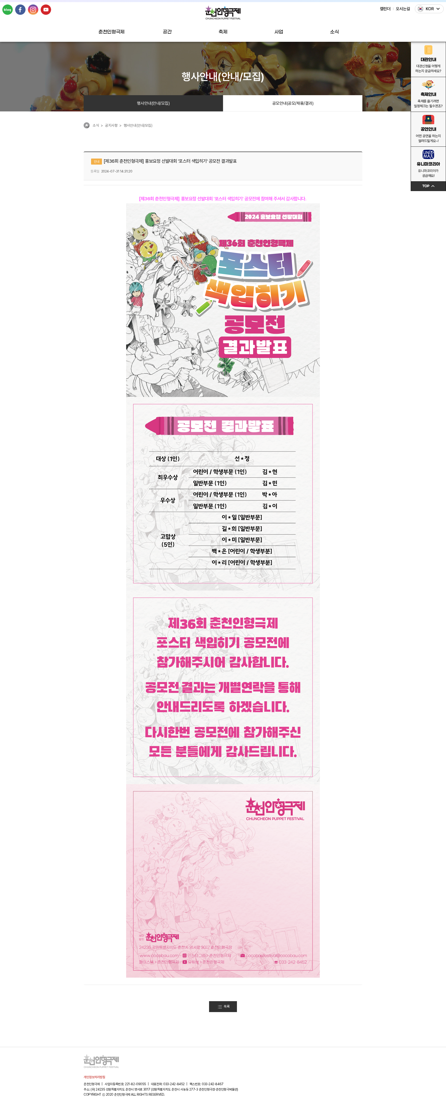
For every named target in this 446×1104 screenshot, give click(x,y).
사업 (278, 32)
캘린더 (385, 8)
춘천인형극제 (111, 32)
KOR (430, 8)
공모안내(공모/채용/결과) (293, 103)
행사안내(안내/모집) (153, 103)
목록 (226, 1006)
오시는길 (403, 8)
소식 (334, 32)
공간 (167, 32)
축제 (223, 32)
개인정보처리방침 (94, 1077)
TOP (426, 186)
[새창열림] (7, 9)
